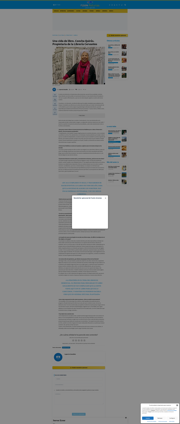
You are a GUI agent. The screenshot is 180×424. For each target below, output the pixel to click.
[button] (177, 405)
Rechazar (160, 418)
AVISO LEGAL (171, 421)
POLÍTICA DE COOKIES (151, 421)
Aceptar (148, 418)
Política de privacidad (162, 421)
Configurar (172, 418)
